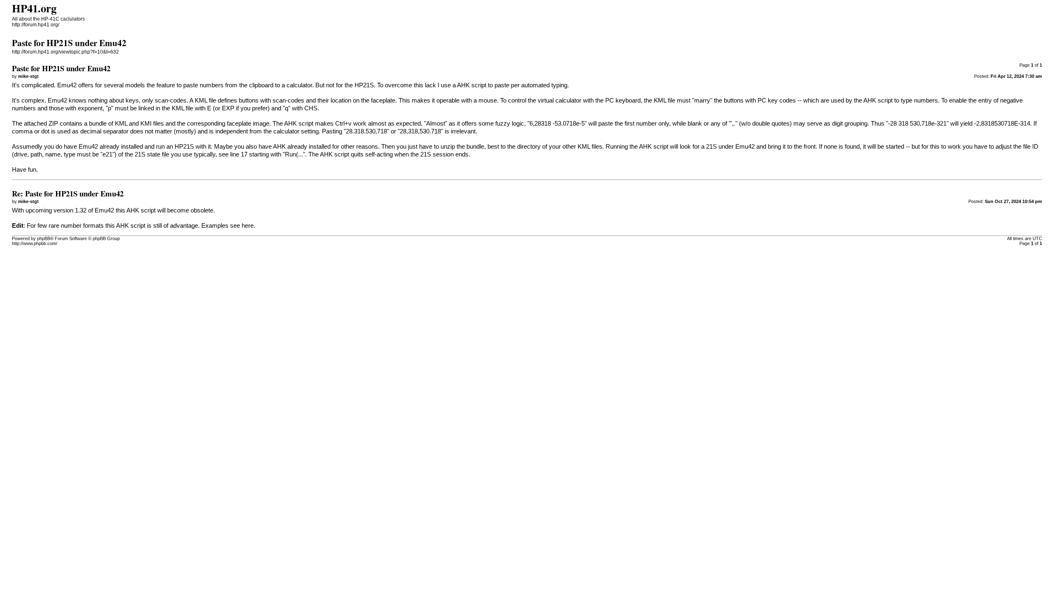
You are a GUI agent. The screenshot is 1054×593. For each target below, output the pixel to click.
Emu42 (67, 85)
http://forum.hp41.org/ (35, 25)
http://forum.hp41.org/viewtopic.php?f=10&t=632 (65, 52)
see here (242, 225)
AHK (463, 85)
